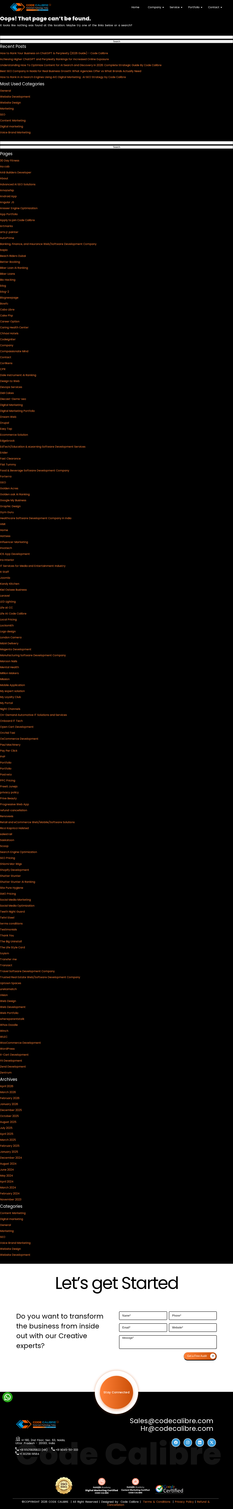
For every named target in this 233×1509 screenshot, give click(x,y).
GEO (3, 482)
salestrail (6, 834)
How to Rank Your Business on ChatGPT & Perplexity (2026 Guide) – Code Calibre (54, 53)
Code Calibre (130, 1502)
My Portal (6, 703)
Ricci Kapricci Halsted (14, 828)
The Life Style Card (12, 947)
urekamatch (8, 989)
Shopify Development (14, 870)
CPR (2, 369)
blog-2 (4, 292)
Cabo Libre (7, 310)
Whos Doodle (9, 1025)
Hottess (5, 536)
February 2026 (9, 1098)
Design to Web (10, 381)
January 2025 (9, 1152)
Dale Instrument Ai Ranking (18, 375)
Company (154, 7)
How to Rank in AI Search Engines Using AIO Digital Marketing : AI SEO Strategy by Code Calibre (63, 77)
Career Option (9, 321)
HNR (2, 524)
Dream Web (8, 417)
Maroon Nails (8, 661)
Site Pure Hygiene (11, 888)
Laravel (5, 596)
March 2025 (8, 1140)
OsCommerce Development (19, 739)
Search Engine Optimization (18, 852)
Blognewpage (9, 298)
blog (3, 286)
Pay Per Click (8, 751)
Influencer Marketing (14, 542)
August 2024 (8, 1164)
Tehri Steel (7, 918)
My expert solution (12, 691)
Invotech (6, 548)
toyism (4, 953)
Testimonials (8, 929)
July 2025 (6, 1128)
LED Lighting (8, 602)
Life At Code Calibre (13, 614)
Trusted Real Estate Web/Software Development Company (40, 977)
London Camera (10, 637)
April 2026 (6, 1086)
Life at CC (6, 608)
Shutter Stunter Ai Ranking (17, 882)
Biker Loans (7, 274)
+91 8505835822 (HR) (33, 1450)
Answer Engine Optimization (19, 208)
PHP (2, 757)
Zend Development (13, 1067)
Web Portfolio (9, 1013)
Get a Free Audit (197, 1356)
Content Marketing (13, 120)
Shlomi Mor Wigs (11, 864)
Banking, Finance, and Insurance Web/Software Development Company (48, 244)
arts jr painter (9, 232)
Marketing (7, 109)
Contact (213, 7)
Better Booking (10, 262)
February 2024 (10, 1193)
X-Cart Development (14, 1055)
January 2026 (9, 1104)
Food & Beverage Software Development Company (34, 470)
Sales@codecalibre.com (171, 1421)
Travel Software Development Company (27, 971)
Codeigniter (8, 339)
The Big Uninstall (11, 941)
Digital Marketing (11, 405)
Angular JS (7, 202)
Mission (5, 679)
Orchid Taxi (7, 733)
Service (175, 7)
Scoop (4, 846)
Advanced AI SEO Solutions (17, 184)
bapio (4, 250)
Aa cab (5, 166)
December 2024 (11, 1158)
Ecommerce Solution (14, 435)
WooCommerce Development (20, 1043)
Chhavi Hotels (9, 333)
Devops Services (11, 387)
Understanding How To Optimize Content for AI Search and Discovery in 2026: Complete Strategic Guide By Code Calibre (81, 65)
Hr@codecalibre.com (177, 1429)
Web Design (8, 1001)
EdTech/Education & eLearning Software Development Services (42, 447)
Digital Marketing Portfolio (17, 411)
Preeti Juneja (8, 786)
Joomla (5, 578)
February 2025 (9, 1146)
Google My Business (13, 500)
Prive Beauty (8, 798)
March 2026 (8, 1092)
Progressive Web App (14, 804)
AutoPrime (7, 238)
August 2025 (8, 1122)
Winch (4, 1031)
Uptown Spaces (10, 983)
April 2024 (6, 1182)
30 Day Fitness (9, 160)
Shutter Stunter (10, 876)
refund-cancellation (13, 810)
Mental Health (9, 667)
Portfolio (194, 7)
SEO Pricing (7, 858)
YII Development (11, 1061)
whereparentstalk (12, 1019)
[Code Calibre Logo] (30, 10)
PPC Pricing (7, 780)
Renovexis (6, 816)
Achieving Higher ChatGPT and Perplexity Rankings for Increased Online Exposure (54, 59)
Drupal (4, 423)
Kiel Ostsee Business (13, 590)
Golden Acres (9, 488)
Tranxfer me (8, 959)
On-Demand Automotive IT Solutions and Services (33, 715)
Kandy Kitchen (9, 584)
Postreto (6, 774)
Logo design (8, 631)
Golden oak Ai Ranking (15, 494)
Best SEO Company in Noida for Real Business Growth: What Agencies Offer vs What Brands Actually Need (70, 71)
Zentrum (6, 1073)
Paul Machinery (10, 745)
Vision (4, 995)
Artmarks (6, 226)
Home (135, 7)
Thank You (7, 935)
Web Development (13, 1007)
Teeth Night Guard (12, 912)
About (4, 178)
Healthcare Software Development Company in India (35, 518)
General (5, 91)
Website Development (15, 97)
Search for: (7, 33)
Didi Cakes (7, 393)
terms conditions (11, 923)
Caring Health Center (14, 327)
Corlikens (6, 363)
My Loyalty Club (10, 697)
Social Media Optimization (17, 906)
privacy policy (9, 792)
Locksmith (7, 625)
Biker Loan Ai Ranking (14, 268)
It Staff (4, 572)
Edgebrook (7, 441)
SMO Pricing (8, 894)
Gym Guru (7, 512)
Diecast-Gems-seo (13, 399)
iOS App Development (15, 554)
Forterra (5, 476)
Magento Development (15, 649)
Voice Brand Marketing (15, 132)
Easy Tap (6, 429)
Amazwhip (7, 190)
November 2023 (10, 1199)
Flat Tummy (8, 464)
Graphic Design (10, 506)
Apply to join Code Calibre (17, 220)
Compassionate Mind (14, 351)
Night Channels (10, 709)
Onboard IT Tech (11, 721)
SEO (2, 114)
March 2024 (8, 1187)
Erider (4, 453)
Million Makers (9, 673)
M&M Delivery (9, 643)
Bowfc (4, 304)
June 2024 (7, 1170)
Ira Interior (7, 560)
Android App (8, 196)
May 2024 (6, 1176)
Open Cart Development (17, 727)
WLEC (4, 1037)
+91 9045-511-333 (66, 1450)
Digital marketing (11, 126)
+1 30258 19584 (29, 1454)
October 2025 (9, 1116)
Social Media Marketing (15, 900)
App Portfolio (9, 214)
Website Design (10, 103)
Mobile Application (12, 685)
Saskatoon (7, 840)
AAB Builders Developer (15, 172)
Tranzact (6, 965)
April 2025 (6, 1134)
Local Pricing (8, 619)
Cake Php (6, 315)
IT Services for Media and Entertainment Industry (32, 566)
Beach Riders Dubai (13, 256)
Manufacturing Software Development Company (33, 655)
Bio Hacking (7, 280)
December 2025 (11, 1110)
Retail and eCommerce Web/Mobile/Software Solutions (37, 822)
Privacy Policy (184, 1502)
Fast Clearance (10, 459)
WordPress (7, 1049)
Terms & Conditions (157, 1502)
